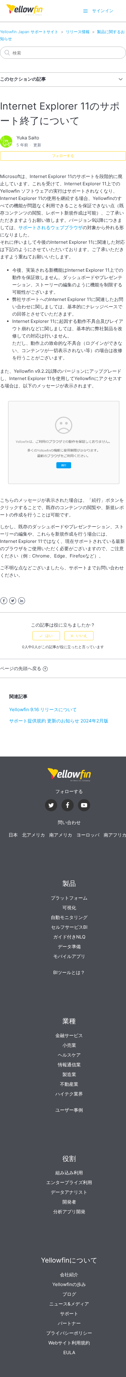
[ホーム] (24, 14)
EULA (69, 1352)
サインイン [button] (102, 10)
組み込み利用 (69, 1173)
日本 (13, 835)
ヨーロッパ (87, 835)
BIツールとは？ (69, 972)
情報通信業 (69, 1065)
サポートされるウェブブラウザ (50, 227)
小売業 (69, 1045)
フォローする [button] (63, 155)
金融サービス (69, 1035)
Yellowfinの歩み (69, 1284)
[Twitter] (51, 806)
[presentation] (69, 775)
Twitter (13, 601)
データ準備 (69, 946)
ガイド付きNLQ (69, 937)
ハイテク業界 (69, 1094)
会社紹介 (69, 1274)
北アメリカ (33, 835)
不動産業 (69, 1084)
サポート (69, 1313)
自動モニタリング (69, 917)
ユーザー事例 (69, 1110)
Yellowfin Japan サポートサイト (29, 31)
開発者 (69, 1202)
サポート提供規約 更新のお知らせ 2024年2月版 (58, 721)
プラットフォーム (69, 898)
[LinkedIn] (67, 806)
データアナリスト (69, 1192)
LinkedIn (21, 601)
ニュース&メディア (69, 1304)
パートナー (69, 1323)
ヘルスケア (69, 1055)
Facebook (4, 601)
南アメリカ (60, 835)
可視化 (69, 907)
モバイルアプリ (69, 956)
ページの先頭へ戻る (20, 668)
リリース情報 (78, 31)
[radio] (46, 635)
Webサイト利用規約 (69, 1343)
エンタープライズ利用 (69, 1182)
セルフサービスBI (69, 927)
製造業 (69, 1074)
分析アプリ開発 (69, 1211)
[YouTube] (84, 806)
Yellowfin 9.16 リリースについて (43, 709)
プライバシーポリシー (69, 1333)
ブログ (69, 1294)
